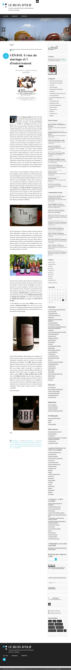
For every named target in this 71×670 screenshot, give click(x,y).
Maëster (50, 420)
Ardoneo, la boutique (53, 456)
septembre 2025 (52, 264)
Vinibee (50, 472)
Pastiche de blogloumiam (55, 105)
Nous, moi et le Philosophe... (55, 165)
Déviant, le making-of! (54, 146)
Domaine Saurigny (52, 433)
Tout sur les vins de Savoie (54, 508)
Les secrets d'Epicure (53, 406)
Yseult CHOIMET (52, 204)
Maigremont (51, 317)
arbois (54, 621)
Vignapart (50, 470)
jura (21, 442)
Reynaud (50, 216)
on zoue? (21, 444)
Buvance (50, 488)
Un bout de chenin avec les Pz (55, 431)
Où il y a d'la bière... (52, 404)
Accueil (5, 16)
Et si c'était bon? (52, 387)
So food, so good (52, 397)
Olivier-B (50, 210)
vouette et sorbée (16, 446)
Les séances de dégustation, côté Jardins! (57, 98)
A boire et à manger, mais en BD (55, 410)
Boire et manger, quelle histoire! (55, 389)
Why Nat (50, 492)
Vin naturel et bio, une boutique (55, 458)
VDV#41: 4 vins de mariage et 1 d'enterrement (23, 59)
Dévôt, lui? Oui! (52, 172)
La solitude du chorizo (53, 395)
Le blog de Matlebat (52, 322)
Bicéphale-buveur (52, 340)
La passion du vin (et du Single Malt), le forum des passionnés (57, 522)
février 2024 (51, 270)
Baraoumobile (51, 348)
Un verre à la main (52, 311)
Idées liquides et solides (53, 358)
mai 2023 (50, 278)
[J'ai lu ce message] (69, 668)
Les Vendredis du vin (30, 440)
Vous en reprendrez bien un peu (55, 373)
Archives (15, 16)
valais (50, 621)
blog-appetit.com (52, 588)
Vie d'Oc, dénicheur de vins (54, 464)
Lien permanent (15, 440)
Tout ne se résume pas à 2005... (56, 140)
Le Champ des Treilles (53, 443)
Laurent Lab (51, 196)
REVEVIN (52, 111)
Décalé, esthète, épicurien (54, 350)
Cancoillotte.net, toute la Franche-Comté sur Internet (56, 518)
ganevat (59, 621)
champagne (16, 442)
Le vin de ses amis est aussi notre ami (56, 309)
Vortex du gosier (52, 368)
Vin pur (49, 530)
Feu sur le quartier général (54, 418)
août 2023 (50, 272)
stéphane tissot (31, 446)
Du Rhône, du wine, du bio (54, 474)
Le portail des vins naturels (54, 528)
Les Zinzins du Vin (52, 454)
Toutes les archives (52, 282)
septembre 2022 (52, 280)
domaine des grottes (35, 442)
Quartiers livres (53, 109)
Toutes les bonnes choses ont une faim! (57, 332)
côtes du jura (52, 627)
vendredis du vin (58, 624)
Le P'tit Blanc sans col (53, 356)
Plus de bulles (51, 490)
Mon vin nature (51, 480)
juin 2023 (50, 276)
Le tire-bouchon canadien (54, 324)
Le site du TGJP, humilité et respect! (56, 512)
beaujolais (51, 624)
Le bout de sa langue (53, 408)
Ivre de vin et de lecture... (55, 184)
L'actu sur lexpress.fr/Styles (55, 599)
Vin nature (50, 379)
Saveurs (52, 599)
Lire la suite (63, 60)
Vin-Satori (50, 482)
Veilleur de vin (51, 486)
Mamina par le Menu (54, 103)
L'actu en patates (52, 424)
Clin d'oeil (52, 85)
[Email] (37, 1)
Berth (49, 422)
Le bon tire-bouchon (52, 534)
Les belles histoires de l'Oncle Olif (57, 93)
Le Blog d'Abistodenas (53, 364)
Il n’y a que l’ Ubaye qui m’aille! (56, 153)
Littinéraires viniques (53, 338)
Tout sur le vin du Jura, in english (55, 362)
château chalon (59, 627)
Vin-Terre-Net (51, 526)
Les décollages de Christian (54, 346)
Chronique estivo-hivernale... (56, 83)
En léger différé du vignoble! (56, 89)
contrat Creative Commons (58, 568)
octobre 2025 (51, 262)
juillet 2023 (51, 274)
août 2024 (50, 268)
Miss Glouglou (51, 342)
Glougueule (51, 330)
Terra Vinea (51, 494)
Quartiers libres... (54, 107)
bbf (35, 446)
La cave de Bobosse (52, 352)
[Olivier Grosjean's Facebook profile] (57, 577)
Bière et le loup (51, 375)
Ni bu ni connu (51, 377)
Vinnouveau (51, 478)
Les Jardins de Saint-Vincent (54, 452)
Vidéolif (51, 115)
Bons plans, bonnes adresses (56, 81)
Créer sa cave (51, 460)
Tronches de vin (53, 113)
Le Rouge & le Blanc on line (54, 506)
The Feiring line (51, 354)
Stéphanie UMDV (26, 117)
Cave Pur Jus (51, 476)
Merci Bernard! (52, 178)
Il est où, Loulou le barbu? (54, 391)
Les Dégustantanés (54, 95)
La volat (50, 484)
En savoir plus (58, 668)
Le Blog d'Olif (50, 582)
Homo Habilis (51, 371)
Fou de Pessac (51, 435)
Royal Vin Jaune (51, 532)
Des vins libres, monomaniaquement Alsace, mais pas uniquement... (57, 327)
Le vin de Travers (52, 441)
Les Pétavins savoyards (53, 538)
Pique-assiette (51, 510)
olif (49, 228)
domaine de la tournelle (29, 444)
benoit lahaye (24, 446)
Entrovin (50, 360)
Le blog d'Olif (20, 5)
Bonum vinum (51, 370)
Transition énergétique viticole (56, 159)
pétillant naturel (26, 442)
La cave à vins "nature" (53, 462)
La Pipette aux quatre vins (54, 315)
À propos (24, 16)
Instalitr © (52, 91)
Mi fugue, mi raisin (52, 466)
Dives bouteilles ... (54, 87)
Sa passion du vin (52, 336)
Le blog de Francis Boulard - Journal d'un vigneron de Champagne (57, 438)
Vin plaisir (50, 344)
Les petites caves (52, 468)
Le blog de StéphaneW (53, 334)
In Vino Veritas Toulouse (53, 524)
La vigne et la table (52, 536)
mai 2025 (50, 266)
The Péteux (15, 187)
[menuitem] (6, 16)
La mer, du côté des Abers (54, 393)
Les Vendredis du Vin (53, 313)
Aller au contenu (4, 1)
